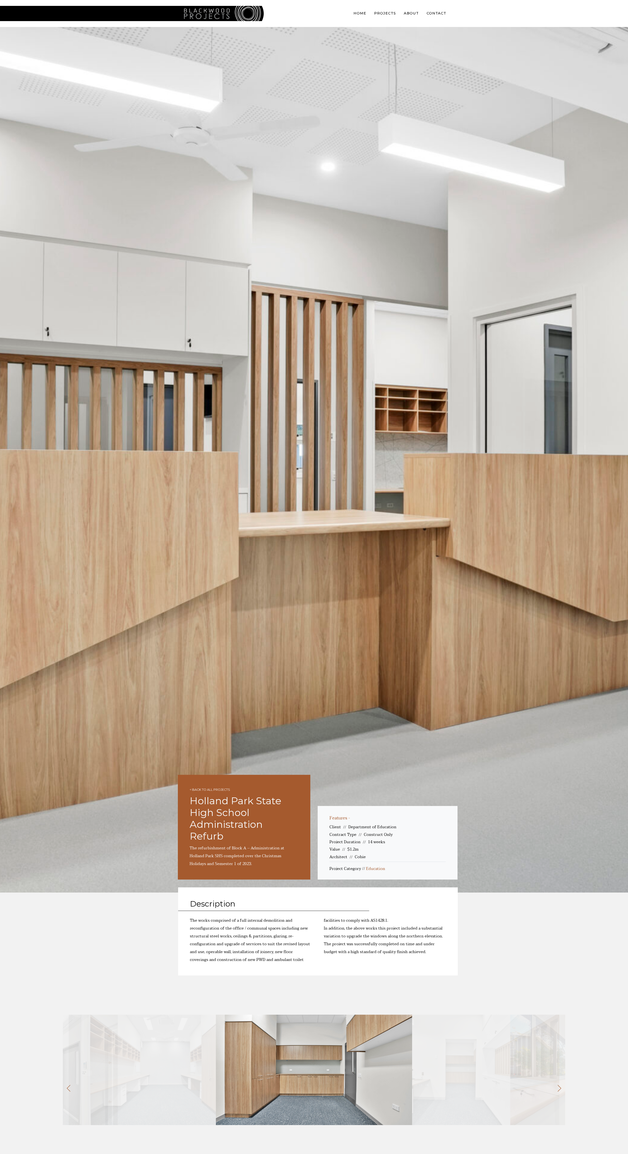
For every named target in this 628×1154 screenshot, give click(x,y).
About (411, 13)
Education (375, 868)
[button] (68, 1088)
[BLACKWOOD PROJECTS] (221, 13)
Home (359, 13)
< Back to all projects (210, 789)
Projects (385, 13)
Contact (436, 13)
